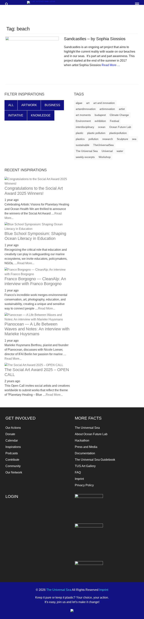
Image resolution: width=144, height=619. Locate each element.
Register (54, 536)
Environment (83, 120)
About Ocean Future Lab (91, 434)
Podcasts (11, 453)
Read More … (111, 65)
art (87, 102)
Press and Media (86, 446)
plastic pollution (96, 132)
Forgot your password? (19, 545)
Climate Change (119, 114)
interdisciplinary (85, 126)
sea (134, 138)
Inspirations (13, 446)
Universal (107, 150)
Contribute (12, 459)
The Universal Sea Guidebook (95, 459)
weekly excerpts (85, 157)
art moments (83, 114)
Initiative (15, 115)
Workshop (105, 157)
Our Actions (13, 427)
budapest (100, 114)
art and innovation (104, 102)
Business (52, 105)
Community (13, 466)
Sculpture (122, 138)
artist (122, 108)
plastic (79, 132)
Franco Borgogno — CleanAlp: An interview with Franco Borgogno (35, 281)
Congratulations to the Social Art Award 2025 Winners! (33, 191)
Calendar (11, 440)
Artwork (29, 105)
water (120, 150)
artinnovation (107, 108)
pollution (93, 138)
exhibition (100, 120)
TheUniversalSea (103, 144)
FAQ (78, 472)
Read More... (25, 263)
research (107, 138)
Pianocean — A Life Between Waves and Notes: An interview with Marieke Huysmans (36, 329)
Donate (10, 434)
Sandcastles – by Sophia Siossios (94, 38)
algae (79, 102)
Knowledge (41, 115)
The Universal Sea (87, 150)
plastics (80, 138)
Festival (114, 120)
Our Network (13, 472)
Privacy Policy (84, 485)
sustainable (82, 144)
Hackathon (82, 440)
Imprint (79, 478)
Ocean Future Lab (120, 126)
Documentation (85, 453)
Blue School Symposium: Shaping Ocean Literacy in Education (35, 236)
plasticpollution (118, 132)
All (11, 105)
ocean (101, 126)
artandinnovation (86, 108)
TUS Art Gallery (85, 466)
